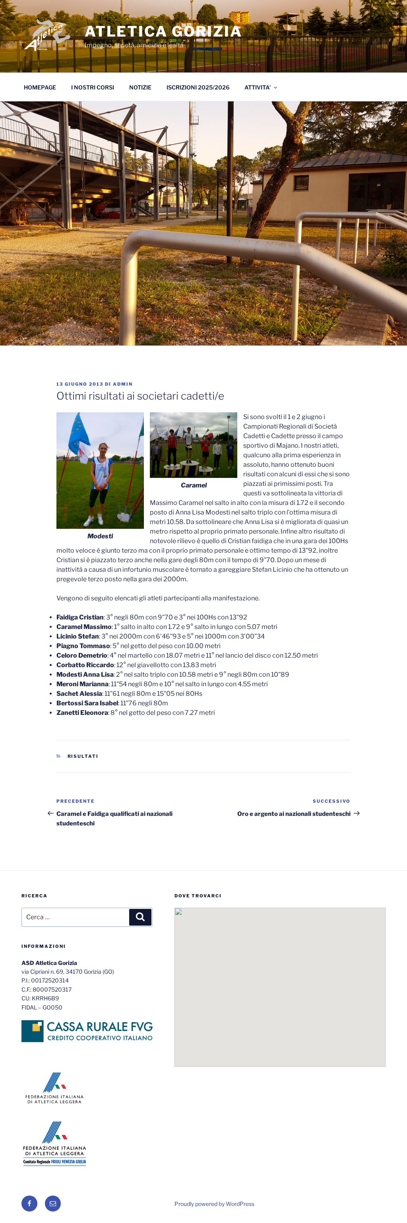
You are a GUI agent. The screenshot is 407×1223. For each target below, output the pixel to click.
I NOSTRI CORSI (92, 87)
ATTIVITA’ (257, 87)
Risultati (83, 756)
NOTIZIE (140, 87)
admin (123, 384)
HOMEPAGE (40, 87)
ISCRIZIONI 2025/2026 (198, 87)
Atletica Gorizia (163, 31)
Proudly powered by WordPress (214, 1203)
